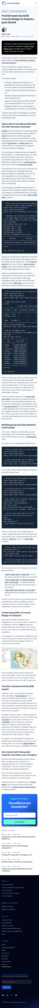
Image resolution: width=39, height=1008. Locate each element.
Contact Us (5, 953)
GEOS (4, 136)
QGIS (21, 624)
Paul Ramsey (12, 143)
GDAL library (18, 283)
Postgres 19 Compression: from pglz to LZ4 (17, 855)
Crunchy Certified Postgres (10, 893)
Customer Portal (7, 920)
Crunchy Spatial (7, 896)
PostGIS (4, 131)
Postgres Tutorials (7, 925)
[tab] (4, 29)
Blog (3, 934)
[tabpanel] (19, 35)
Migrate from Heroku (8, 909)
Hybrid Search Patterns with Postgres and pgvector (15, 847)
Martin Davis (24, 143)
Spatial (5, 11)
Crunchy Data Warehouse (18, 11)
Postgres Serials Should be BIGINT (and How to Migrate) (17, 870)
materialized (31, 437)
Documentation (7, 923)
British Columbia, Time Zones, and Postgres (17, 862)
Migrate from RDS (7, 906)
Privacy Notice (6, 961)
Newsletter (5, 956)
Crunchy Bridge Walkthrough (11, 928)
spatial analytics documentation (24, 787)
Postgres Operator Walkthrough (12, 931)
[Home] (11, 3)
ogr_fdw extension (11, 406)
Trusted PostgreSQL (8, 947)
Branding (4, 959)
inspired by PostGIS (25, 164)
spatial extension (30, 162)
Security (4, 964)
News (3, 950)
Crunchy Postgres (7, 884)
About (4, 944)
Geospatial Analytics (9, 63)
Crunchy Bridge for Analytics (25, 60)
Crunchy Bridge (7, 890)
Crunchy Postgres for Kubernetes (13, 887)
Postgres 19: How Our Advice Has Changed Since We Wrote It (19, 838)
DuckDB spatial (20, 696)
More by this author (27, 36)
